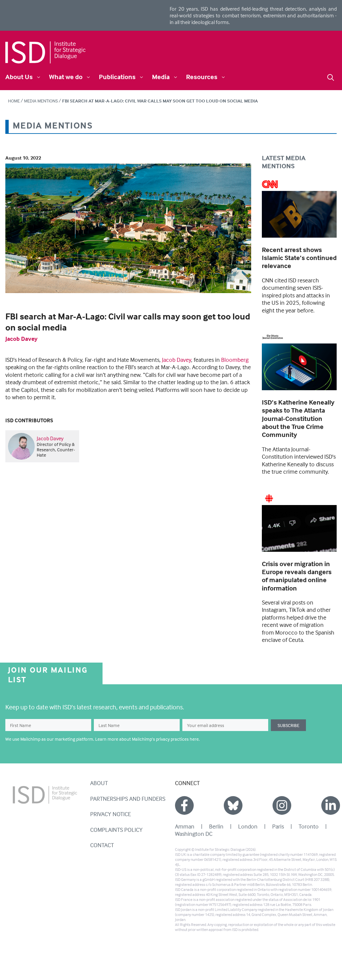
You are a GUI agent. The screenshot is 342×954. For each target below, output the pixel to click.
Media (161, 76)
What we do (65, 76)
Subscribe (288, 725)
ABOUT (99, 783)
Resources (201, 76)
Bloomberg (234, 360)
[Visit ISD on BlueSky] (233, 805)
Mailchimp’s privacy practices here (165, 739)
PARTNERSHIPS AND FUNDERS (127, 798)
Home (14, 100)
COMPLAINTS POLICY (116, 829)
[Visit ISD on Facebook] (184, 805)
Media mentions (41, 100)
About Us (19, 76)
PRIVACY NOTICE (110, 814)
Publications (117, 76)
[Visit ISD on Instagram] (282, 805)
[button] (330, 76)
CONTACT (102, 845)
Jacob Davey (21, 338)
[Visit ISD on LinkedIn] (330, 805)
